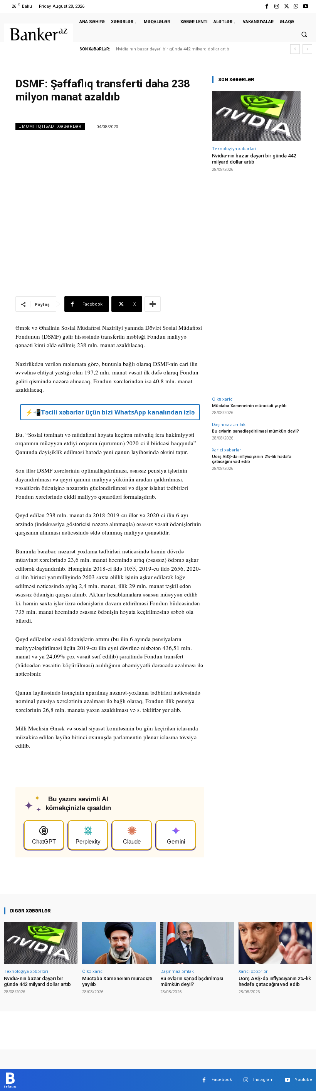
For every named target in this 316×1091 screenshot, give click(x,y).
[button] (304, 35)
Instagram (263, 1079)
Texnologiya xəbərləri (234, 148)
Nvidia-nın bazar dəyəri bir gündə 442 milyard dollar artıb (172, 49)
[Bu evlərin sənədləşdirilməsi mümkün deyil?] (197, 943)
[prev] (295, 49)
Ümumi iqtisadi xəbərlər (50, 126)
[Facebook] (267, 6)
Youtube (303, 1079)
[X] (286, 6)
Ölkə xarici (223, 399)
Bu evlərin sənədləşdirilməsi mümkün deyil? (255, 431)
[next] (307, 49)
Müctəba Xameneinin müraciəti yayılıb (249, 405)
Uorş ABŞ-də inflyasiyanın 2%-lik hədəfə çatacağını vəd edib (275, 981)
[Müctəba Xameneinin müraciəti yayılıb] (119, 943)
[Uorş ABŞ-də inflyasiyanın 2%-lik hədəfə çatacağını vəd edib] (275, 943)
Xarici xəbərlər (226, 450)
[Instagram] (276, 6)
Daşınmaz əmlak (228, 424)
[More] (153, 304)
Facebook (222, 1079)
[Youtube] (306, 6)
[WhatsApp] (296, 6)
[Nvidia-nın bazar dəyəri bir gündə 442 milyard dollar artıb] (256, 116)
